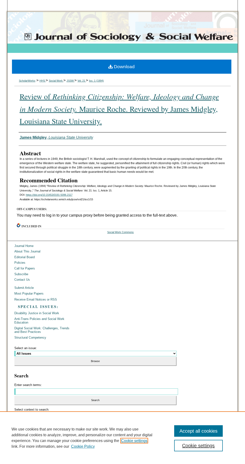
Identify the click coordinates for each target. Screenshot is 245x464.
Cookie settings (134, 441)
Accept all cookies (198, 431)
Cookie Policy (83, 446)
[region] (122, 437)
